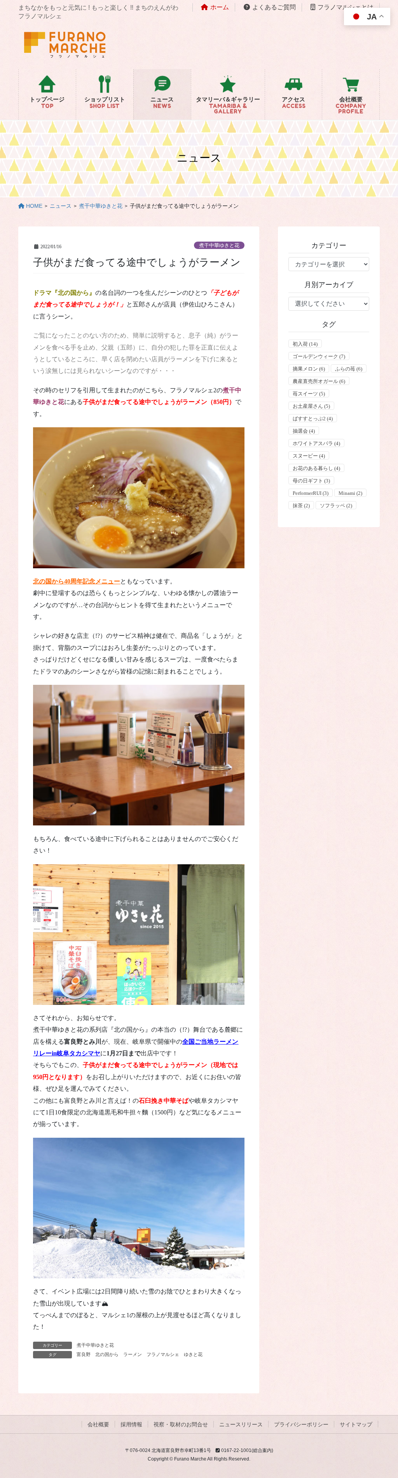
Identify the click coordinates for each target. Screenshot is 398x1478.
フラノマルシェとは (346, 7)
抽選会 (304, 431)
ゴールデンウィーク (319, 356)
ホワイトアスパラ (316, 443)
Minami (350, 493)
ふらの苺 (348, 369)
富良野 (84, 1354)
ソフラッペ (336, 505)
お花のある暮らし (316, 468)
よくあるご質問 (274, 7)
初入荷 (305, 344)
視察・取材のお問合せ (181, 1424)
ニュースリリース (241, 1424)
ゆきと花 (193, 1354)
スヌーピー (309, 456)
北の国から (107, 1354)
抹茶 (301, 505)
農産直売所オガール (319, 381)
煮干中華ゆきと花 (219, 245)
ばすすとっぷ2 (313, 418)
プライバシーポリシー (301, 1424)
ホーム (219, 7)
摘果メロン (309, 369)
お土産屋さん (311, 406)
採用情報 (131, 1424)
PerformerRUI (310, 493)
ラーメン (132, 1354)
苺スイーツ (309, 394)
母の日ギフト (311, 481)
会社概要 (98, 1424)
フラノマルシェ (163, 1354)
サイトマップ (356, 1424)
